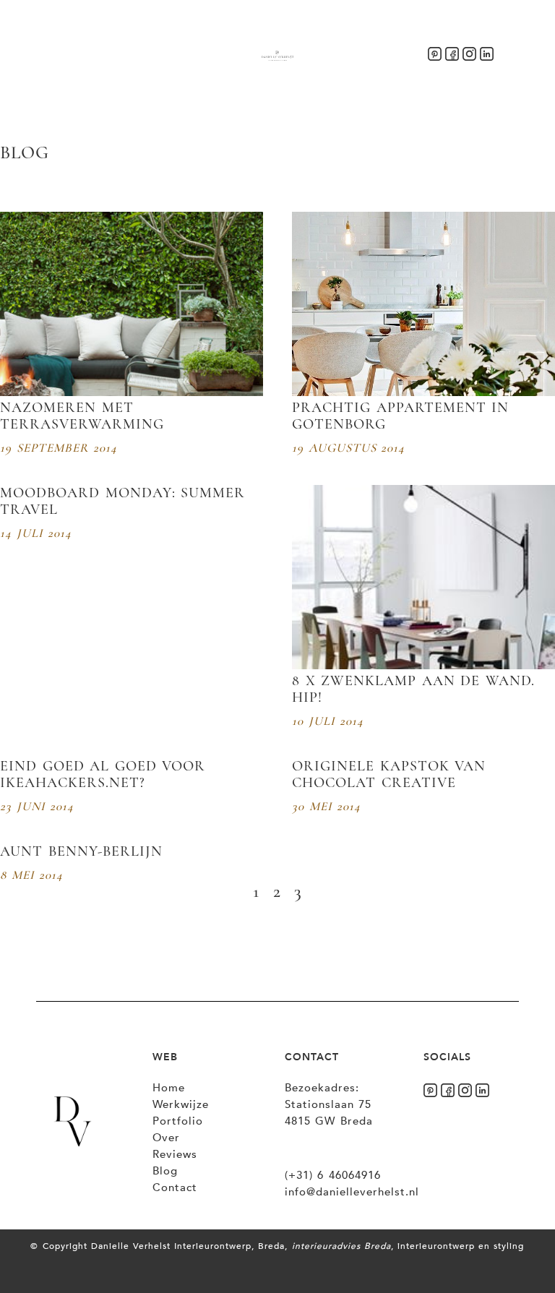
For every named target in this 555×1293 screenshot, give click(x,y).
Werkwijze (180, 1104)
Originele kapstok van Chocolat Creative (389, 774)
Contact (174, 1187)
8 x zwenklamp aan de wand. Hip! (413, 689)
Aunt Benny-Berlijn (81, 851)
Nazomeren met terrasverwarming (82, 416)
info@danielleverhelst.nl (352, 1192)
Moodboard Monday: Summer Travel (122, 501)
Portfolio (177, 1121)
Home (168, 1088)
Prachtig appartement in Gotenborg (400, 416)
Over (166, 1137)
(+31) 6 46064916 (333, 1175)
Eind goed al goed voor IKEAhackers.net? (102, 774)
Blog (165, 1171)
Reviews (174, 1154)
